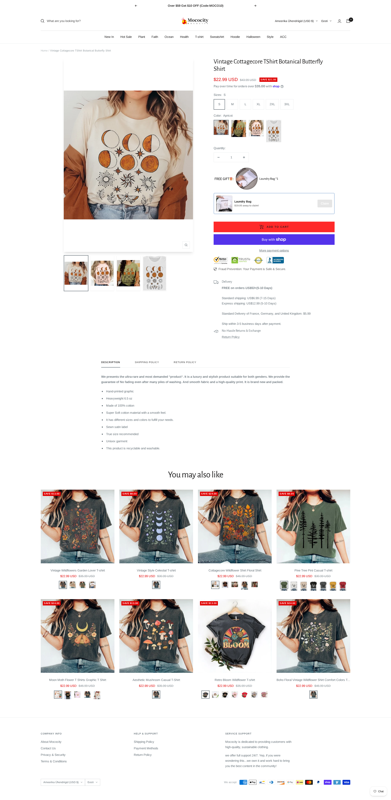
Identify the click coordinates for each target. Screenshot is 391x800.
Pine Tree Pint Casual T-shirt (313, 570)
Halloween (253, 36)
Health (184, 36)
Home (44, 50)
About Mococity (51, 741)
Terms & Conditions (54, 761)
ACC (283, 36)
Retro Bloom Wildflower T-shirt (235, 680)
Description (110, 362)
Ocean (169, 36)
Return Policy (231, 337)
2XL (272, 104)
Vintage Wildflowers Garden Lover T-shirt (78, 570)
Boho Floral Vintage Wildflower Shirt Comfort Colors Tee (313, 680)
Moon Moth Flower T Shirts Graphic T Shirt (77, 680)
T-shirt (199, 36)
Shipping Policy (147, 362)
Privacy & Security (53, 754)
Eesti (324, 21)
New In (109, 36)
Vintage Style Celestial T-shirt (156, 570)
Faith (155, 36)
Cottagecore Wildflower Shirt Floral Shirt (235, 570)
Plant (141, 36)
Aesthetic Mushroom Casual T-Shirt (156, 680)
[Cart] (348, 21)
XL (258, 104)
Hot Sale (126, 36)
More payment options (274, 250)
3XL (287, 104)
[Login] (339, 21)
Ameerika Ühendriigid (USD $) (294, 21)
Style (270, 36)
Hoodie (235, 36)
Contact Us (48, 748)
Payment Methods (146, 748)
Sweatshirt (217, 36)
